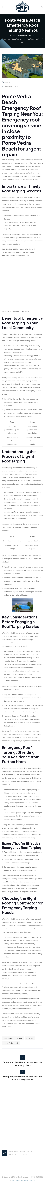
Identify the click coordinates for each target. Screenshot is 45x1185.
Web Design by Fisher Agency (23, 1180)
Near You (29, 1038)
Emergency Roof (11, 86)
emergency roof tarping (13, 1038)
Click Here (25, 311)
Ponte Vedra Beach (11, 1043)
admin (7, 82)
